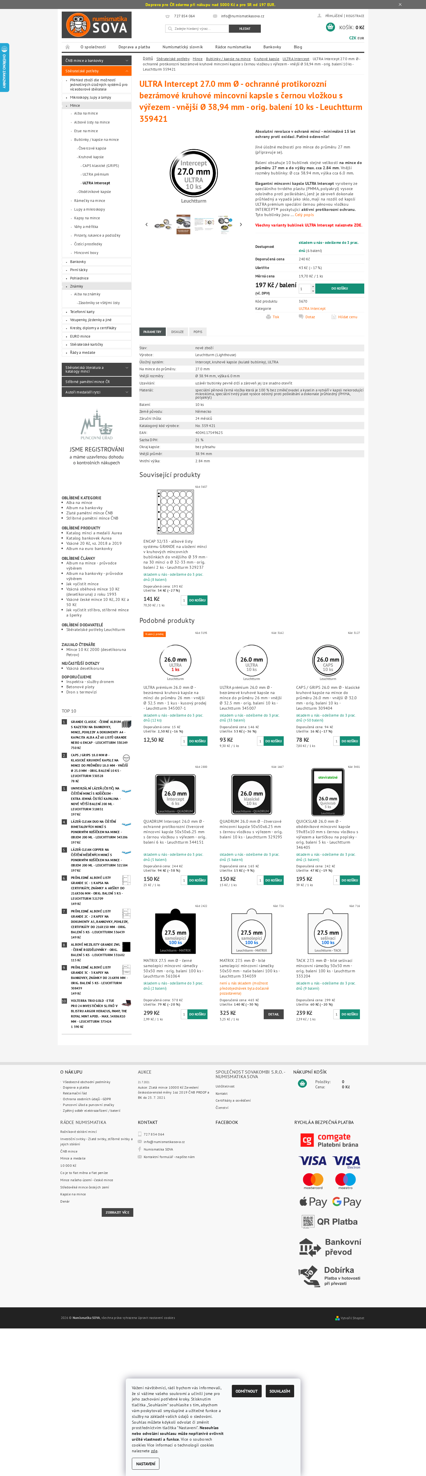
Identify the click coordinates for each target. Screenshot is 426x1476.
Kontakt (221, 1093)
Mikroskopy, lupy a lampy (90, 97)
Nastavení (145, 1463)
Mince (75, 105)
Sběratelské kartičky (86, 344)
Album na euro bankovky (89, 548)
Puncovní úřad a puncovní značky (88, 1105)
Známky (76, 286)
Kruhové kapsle (91, 156)
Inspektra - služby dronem (90, 681)
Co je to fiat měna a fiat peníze (84, 1173)
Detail (273, 1014)
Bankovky (272, 46)
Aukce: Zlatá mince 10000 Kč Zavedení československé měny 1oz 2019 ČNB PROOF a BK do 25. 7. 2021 (174, 1092)
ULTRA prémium (96, 174)
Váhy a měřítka (86, 226)
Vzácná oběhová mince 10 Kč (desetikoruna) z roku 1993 (93, 591)
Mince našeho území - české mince (86, 1180)
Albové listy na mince (92, 122)
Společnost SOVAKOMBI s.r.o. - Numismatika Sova (250, 1074)
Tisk (276, 316)
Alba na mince (86, 113)
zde (154, 1450)
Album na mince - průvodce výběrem (91, 565)
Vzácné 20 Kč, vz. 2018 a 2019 (94, 543)
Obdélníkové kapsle (95, 191)
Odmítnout (247, 1391)
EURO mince (80, 336)
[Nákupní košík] (302, 1083)
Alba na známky (87, 294)
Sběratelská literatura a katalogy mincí (84, 369)
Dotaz (310, 316)
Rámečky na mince (89, 200)
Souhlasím (280, 1391)
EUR (361, 38)
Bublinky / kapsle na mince (96, 139)
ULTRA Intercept (96, 183)
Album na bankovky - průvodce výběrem (94, 575)
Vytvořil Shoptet (353, 1318)
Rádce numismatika (233, 46)
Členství (222, 1107)
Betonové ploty (80, 686)
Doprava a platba (134, 46)
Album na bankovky (84, 507)
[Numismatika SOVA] (97, 25)
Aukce (145, 1072)
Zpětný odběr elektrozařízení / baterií (91, 1110)
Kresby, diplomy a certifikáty (93, 327)
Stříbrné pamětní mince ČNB (92, 518)
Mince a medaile (72, 1158)
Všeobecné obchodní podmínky (86, 1082)
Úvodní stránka (68, 47)
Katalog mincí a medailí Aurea (94, 532)
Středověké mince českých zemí (84, 1187)
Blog (298, 46)
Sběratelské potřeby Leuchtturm (95, 629)
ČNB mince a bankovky (84, 60)
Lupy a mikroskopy (89, 209)
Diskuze (177, 332)
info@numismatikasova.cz (164, 1142)
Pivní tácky (79, 269)
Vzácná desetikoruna (85, 668)
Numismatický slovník (183, 46)
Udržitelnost (225, 1086)
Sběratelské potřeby (82, 71)
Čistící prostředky (88, 244)
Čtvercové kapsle (93, 148)
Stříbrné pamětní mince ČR (87, 381)
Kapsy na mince (87, 218)
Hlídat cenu (347, 316)
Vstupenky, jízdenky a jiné (91, 319)
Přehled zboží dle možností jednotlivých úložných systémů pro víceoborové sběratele (99, 84)
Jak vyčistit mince (82, 583)
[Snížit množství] (313, 290)
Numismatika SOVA (158, 1149)
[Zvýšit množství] (313, 286)
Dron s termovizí (81, 692)
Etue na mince (86, 130)
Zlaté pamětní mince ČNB (89, 513)
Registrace (355, 16)
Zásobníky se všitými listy (99, 302)
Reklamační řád (75, 1093)
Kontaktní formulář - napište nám (169, 1157)
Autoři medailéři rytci (82, 392)
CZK (352, 38)
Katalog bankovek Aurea (89, 538)
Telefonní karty (82, 311)
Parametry (152, 332)
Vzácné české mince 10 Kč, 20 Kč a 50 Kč (97, 602)
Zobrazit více (117, 1212)
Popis (198, 332)
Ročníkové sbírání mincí (78, 1131)
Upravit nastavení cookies (156, 1318)
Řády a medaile (83, 352)
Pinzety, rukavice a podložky (97, 235)
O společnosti (93, 46)
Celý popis (304, 214)
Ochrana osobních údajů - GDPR (87, 1099)
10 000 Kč (68, 1165)
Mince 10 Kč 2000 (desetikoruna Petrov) (96, 652)
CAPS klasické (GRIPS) (101, 165)
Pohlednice (79, 278)
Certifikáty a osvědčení (233, 1100)
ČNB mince (68, 1151)
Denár (65, 1201)
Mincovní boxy (86, 252)
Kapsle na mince (73, 1194)
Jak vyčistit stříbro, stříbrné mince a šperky (97, 612)
